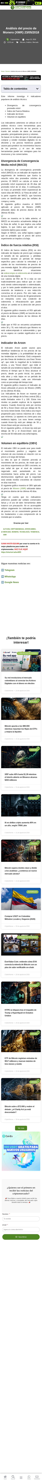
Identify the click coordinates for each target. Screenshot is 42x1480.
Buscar (13, 1479)
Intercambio (30, 529)
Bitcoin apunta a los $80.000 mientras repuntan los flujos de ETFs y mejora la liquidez (21, 729)
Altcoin (6, 529)
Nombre (5, 1214)
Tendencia (34, 532)
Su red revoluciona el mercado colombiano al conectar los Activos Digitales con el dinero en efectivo (20, 680)
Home (2, 71)
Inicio (5, 1479)
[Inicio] (5, 1476)
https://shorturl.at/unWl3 (11, 552)
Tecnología (24, 532)
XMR (5, 535)
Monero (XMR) (19, 488)
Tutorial (7, 71)
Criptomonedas (17, 529)
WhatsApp (10, 576)
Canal (29, 1479)
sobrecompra (9, 273)
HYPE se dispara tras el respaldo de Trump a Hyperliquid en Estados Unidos (20, 1013)
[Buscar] (13, 1476)
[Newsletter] (36, 1476)
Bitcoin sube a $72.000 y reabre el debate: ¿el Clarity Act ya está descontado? (19, 1109)
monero (15, 532)
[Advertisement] (21, 611)
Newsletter (37, 1479)
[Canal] (29, 1476)
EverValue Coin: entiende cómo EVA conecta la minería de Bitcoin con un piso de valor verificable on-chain (21, 964)
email (4, 1225)
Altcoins (22, 42)
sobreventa (22, 273)
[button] (37, 88)
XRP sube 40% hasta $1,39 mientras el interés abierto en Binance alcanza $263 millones (21, 777)
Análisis (29, 42)
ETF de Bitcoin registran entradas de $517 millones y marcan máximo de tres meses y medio (21, 1061)
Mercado (35, 42)
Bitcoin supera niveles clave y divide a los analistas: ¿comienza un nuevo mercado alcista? (21, 871)
